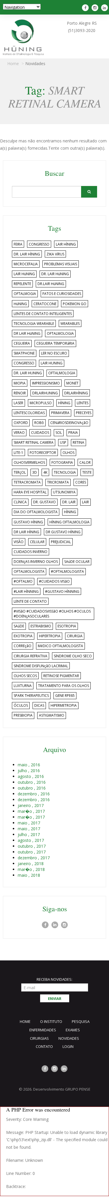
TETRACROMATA (27, 482)
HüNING (20, 303)
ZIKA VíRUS (55, 254)
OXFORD (21, 422)
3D (34, 472)
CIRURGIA (75, 635)
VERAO (19, 432)
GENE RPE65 (65, 695)
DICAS (39, 705)
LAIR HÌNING (66, 244)
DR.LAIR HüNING (50, 283)
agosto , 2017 (31, 840)
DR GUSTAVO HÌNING (63, 531)
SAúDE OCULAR (77, 561)
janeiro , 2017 (31, 805)
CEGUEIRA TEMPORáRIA (55, 343)
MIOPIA (20, 383)
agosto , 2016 (31, 776)
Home (13, 63)
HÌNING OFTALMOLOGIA (69, 522)
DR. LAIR (69, 502)
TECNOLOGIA (65, 472)
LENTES (82, 402)
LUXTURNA (23, 685)
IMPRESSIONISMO (46, 383)
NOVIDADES (68, 1038)
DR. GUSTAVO (44, 502)
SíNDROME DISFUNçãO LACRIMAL (41, 665)
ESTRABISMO (41, 626)
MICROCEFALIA (26, 264)
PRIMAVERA (60, 412)
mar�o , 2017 (31, 811)
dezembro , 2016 (34, 794)
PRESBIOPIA (23, 715)
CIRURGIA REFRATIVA (30, 656)
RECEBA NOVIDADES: (54, 979)
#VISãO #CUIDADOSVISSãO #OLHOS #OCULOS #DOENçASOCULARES (52, 614)
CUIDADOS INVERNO (30, 551)
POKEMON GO (74, 303)
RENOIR (20, 393)
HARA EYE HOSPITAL (30, 492)
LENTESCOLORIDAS (29, 412)
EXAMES (73, 1029)
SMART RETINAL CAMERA (33, 442)
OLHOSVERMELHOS (29, 462)
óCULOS (21, 705)
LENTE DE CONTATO (30, 601)
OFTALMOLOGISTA (29, 571)
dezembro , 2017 (34, 857)
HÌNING (64, 402)
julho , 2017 (29, 834)
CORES (80, 482)
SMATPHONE (24, 353)
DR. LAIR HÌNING (27, 254)
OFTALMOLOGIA (60, 333)
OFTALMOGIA (25, 293)
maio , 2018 (29, 875)
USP (63, 442)
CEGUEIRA (22, 343)
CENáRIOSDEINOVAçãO (69, 422)
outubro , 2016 (32, 782)
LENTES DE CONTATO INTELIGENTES (43, 313)
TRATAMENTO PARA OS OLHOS (63, 685)
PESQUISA (81, 1021)
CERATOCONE (44, 303)
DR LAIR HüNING (27, 333)
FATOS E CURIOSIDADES (61, 293)
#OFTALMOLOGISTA (67, 571)
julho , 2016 (29, 770)
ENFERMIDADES (42, 1029)
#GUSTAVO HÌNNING (62, 591)
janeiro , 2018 (31, 863)
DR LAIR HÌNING (26, 531)
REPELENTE (22, 283)
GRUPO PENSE (77, 1089)
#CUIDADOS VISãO (54, 581)
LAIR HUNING (51, 363)
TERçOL (20, 472)
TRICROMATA (58, 482)
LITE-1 (18, 452)
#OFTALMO (23, 581)
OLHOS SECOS (25, 675)
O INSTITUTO (51, 1021)
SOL (59, 432)
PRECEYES (83, 412)
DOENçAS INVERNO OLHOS (36, 561)
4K (45, 472)
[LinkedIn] (54, 924)
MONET (72, 383)
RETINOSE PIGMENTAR (61, 675)
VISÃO (19, 541)
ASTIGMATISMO (51, 715)
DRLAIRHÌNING (76, 393)
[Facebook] (86, 7)
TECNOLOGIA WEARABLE (34, 323)
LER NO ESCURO (54, 353)
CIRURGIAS (39, 1038)
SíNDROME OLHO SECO (73, 656)
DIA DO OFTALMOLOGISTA (36, 511)
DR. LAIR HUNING (28, 373)
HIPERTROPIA (49, 635)
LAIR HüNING (24, 273)
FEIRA (18, 244)
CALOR (85, 462)
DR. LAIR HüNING (55, 273)
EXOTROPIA (23, 635)
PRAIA (73, 432)
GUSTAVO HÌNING (28, 522)
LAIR (85, 502)
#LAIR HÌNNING (26, 591)
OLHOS (68, 452)
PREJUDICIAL (61, 541)
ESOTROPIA (67, 626)
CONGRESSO (39, 244)
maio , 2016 (29, 764)
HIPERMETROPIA (64, 705)
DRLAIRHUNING (45, 393)
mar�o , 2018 (31, 869)
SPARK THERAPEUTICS (31, 695)
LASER (18, 402)
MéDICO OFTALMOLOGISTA (60, 645)
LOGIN (68, 1046)
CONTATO (44, 1046)
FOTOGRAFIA (62, 462)
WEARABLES (70, 323)
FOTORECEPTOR (43, 452)
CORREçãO (22, 645)
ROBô (39, 422)
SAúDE (19, 626)
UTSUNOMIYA (64, 492)
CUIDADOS (40, 432)
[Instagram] (96, 7)
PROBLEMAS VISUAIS (60, 264)
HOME (25, 1021)
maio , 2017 (29, 823)
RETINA (78, 442)
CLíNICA (20, 502)
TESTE (87, 472)
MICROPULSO (41, 402)
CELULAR (37, 541)
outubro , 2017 (32, 846)
